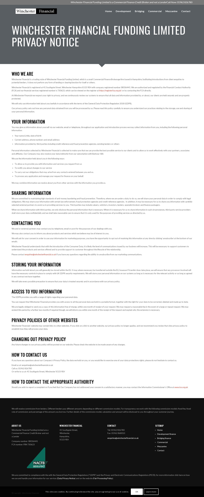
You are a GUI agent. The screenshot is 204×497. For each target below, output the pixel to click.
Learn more (151, 492)
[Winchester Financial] (36, 11)
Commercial (162, 442)
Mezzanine (162, 446)
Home (159, 430)
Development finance (166, 434)
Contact (160, 450)
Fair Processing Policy (103, 478)
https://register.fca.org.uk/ (110, 90)
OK (136, 492)
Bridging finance (164, 438)
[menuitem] (108, 11)
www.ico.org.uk (181, 387)
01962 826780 (184, 2)
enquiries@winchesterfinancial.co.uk (40, 254)
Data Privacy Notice (66, 478)
